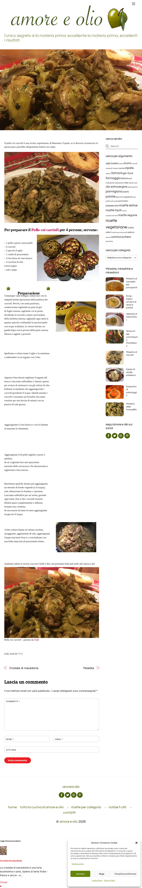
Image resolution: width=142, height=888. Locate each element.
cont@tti (69, 812)
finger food (126, 173)
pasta (126, 191)
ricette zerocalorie (118, 232)
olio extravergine (116, 186)
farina (115, 173)
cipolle (129, 168)
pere (134, 197)
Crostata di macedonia (23, 668)
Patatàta (88, 668)
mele (126, 183)
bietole (121, 163)
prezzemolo (112, 205)
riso (125, 232)
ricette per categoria (86, 807)
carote (121, 168)
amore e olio (68, 821)
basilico (115, 163)
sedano (131, 232)
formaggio (113, 178)
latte (123, 178)
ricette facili (114, 210)
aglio (108, 163)
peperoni (128, 197)
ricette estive (128, 205)
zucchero (125, 236)
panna (135, 187)
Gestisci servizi (78, 864)
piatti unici (110, 201)
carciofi (134, 163)
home (12, 807)
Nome (10, 739)
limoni (129, 178)
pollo (116, 201)
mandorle (110, 183)
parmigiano (114, 191)
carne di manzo (112, 168)
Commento (13, 701)
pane (130, 187)
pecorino (120, 197)
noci (135, 183)
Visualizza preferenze (125, 874)
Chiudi (3, 882)
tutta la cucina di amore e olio (42, 807)
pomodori (123, 201)
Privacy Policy (109, 880)
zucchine (109, 241)
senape (108, 237)
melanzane (118, 183)
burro (127, 163)
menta (131, 183)
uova (115, 236)
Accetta (80, 874)
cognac (108, 173)
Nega (101, 874)
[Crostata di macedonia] (3, 854)
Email (59, 739)
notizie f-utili (117, 807)
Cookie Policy (97, 880)
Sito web (11, 750)
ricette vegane (127, 215)
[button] (136, 842)
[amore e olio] (70, 30)
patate (111, 196)
